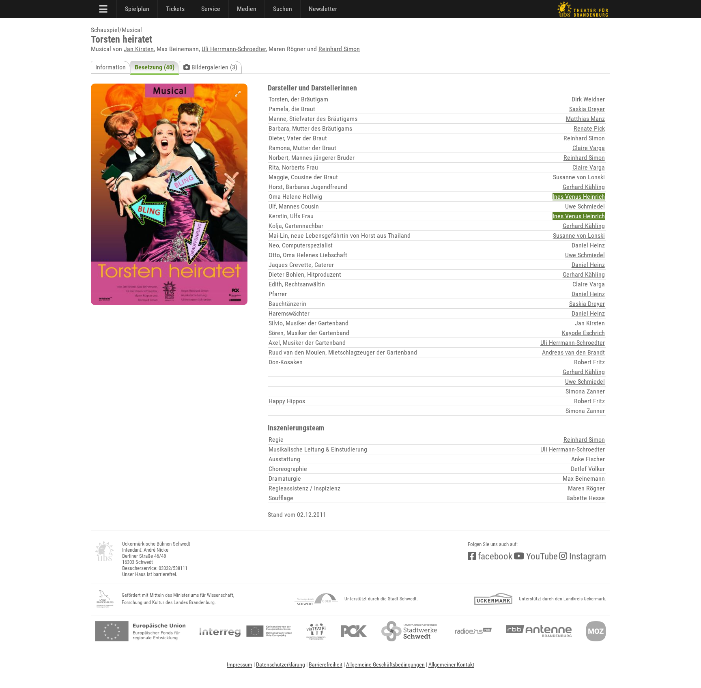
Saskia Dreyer (587, 109)
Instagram (586, 556)
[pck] (354, 631)
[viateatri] (316, 631)
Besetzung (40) (154, 67)
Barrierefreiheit (325, 664)
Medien (246, 9)
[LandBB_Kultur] (105, 599)
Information (110, 67)
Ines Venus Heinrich (579, 196)
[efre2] (140, 631)
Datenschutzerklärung (280, 664)
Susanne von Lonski (579, 177)
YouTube (541, 556)
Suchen (282, 9)
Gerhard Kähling (584, 187)
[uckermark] (493, 599)
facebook (494, 556)
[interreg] (246, 631)
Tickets (175, 9)
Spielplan (137, 9)
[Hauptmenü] (104, 9)
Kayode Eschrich (583, 333)
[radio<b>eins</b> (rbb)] (472, 631)
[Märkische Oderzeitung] (596, 631)
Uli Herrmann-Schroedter (234, 49)
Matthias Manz (585, 119)
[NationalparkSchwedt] (316, 599)
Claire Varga (588, 148)
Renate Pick (589, 128)
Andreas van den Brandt (573, 352)
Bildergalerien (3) (213, 67)
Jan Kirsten (139, 49)
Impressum (239, 664)
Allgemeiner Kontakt (451, 664)
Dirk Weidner (588, 99)
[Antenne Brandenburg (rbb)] (539, 631)
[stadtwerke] (409, 631)
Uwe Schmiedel (585, 206)
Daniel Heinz (588, 245)
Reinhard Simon (339, 49)
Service (210, 9)
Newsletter (323, 9)
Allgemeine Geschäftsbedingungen (385, 664)
